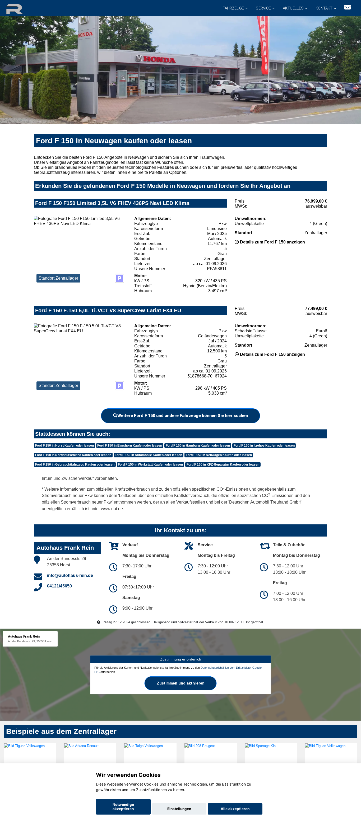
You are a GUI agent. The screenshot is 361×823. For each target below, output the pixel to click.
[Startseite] (21, 9)
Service (263, 8)
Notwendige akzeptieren (123, 806)
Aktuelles (293, 8)
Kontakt (324, 8)
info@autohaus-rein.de (70, 575)
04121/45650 (59, 586)
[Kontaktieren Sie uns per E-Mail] (347, 7)
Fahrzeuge (233, 8)
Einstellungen (179, 809)
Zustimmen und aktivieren (181, 683)
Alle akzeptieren (235, 809)
